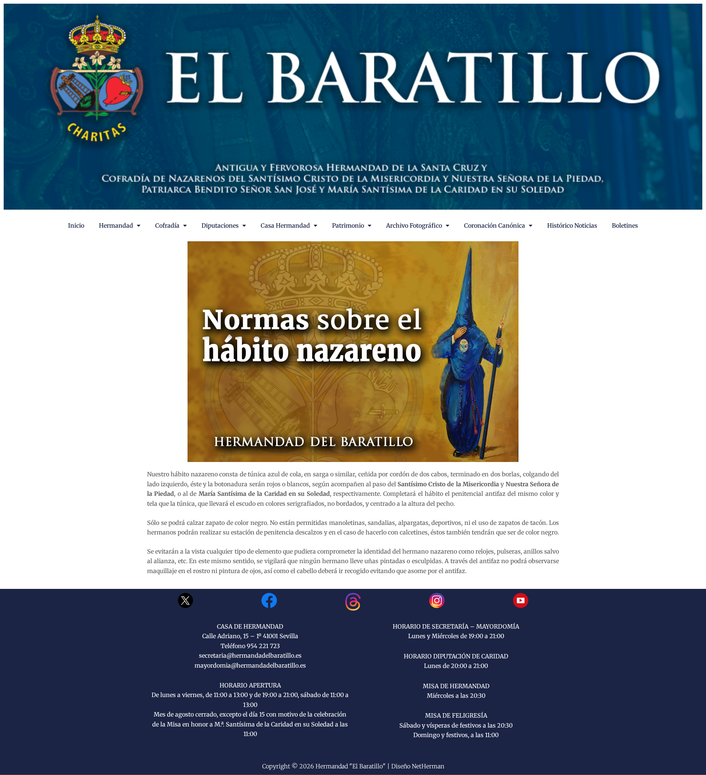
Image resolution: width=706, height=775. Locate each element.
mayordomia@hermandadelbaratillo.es (250, 665)
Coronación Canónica (494, 225)
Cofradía (167, 225)
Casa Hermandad (285, 225)
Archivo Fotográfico (414, 225)
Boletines (625, 225)
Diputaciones (220, 225)
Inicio (76, 225)
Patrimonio (348, 225)
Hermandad (116, 225)
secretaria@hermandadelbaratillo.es (250, 655)
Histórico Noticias (572, 225)
